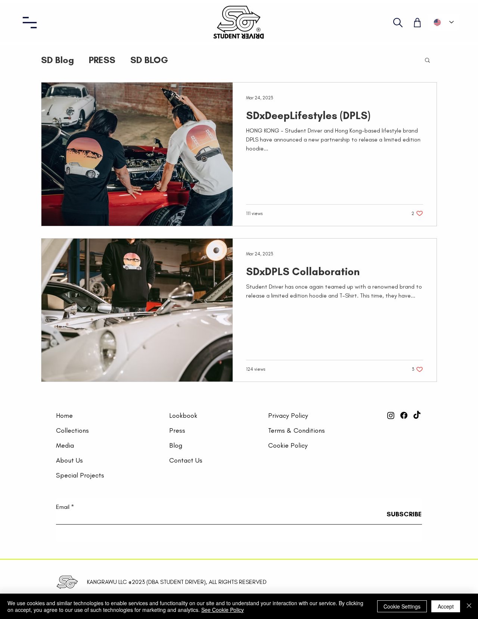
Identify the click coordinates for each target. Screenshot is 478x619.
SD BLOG (149, 59)
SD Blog (57, 59)
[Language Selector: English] (443, 22)
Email (62, 507)
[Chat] (398, 22)
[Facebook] (404, 415)
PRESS (102, 59)
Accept (446, 606)
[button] (30, 22)
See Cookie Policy (222, 609)
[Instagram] (390, 415)
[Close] (469, 606)
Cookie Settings (402, 606)
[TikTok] (417, 415)
